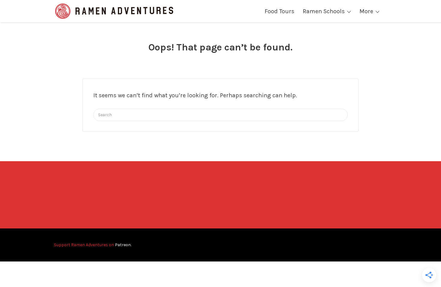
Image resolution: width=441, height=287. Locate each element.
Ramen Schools (324, 11)
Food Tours (279, 11)
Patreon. (123, 244)
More (366, 11)
